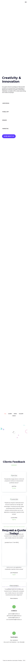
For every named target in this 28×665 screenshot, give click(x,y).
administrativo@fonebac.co (14, 615)
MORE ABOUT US (9, 136)
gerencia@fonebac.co (14, 613)
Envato (14, 488)
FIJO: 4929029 (14, 640)
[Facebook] (12, 658)
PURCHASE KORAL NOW (10, 196)
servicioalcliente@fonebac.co (14, 619)
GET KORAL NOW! (14, 593)
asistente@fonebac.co (14, 617)
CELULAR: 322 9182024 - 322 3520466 (14, 642)
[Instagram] (15, 658)
